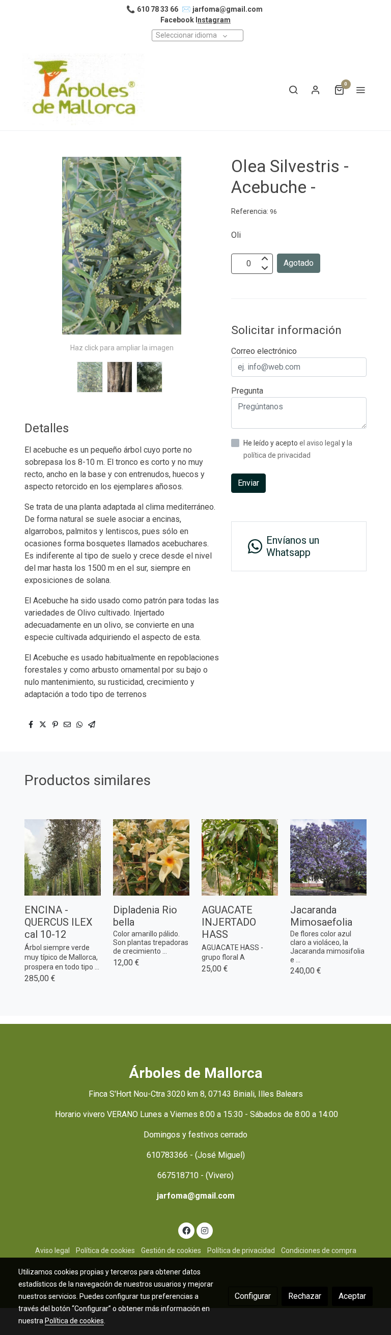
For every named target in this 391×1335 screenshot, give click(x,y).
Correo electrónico (264, 351)
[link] (83, 89)
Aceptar (352, 1296)
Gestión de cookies (171, 1250)
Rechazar (304, 1296)
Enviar (248, 483)
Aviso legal (52, 1250)
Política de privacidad (241, 1250)
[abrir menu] (360, 90)
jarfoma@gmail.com (227, 9)
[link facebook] (186, 1230)
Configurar (253, 1296)
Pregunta (247, 391)
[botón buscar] (293, 90)
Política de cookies (105, 1250)
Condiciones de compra (318, 1250)
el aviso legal (320, 443)
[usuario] (315, 90)
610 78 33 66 (157, 9)
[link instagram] (204, 1230)
